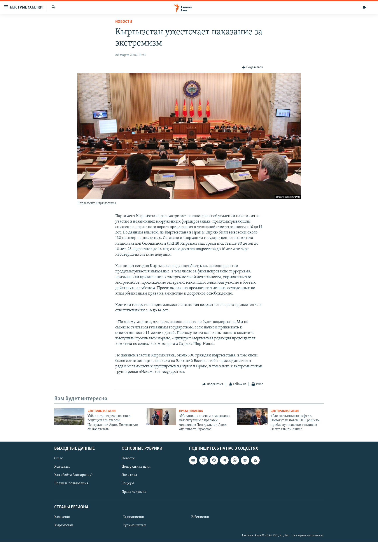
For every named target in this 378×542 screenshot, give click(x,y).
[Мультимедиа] (364, 7)
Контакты (62, 467)
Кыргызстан (63, 525)
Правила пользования (71, 483)
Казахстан (62, 517)
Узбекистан (200, 517)
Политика (129, 475)
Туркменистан (134, 525)
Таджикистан (133, 517)
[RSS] (255, 460)
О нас (58, 458)
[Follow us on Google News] (245, 460)
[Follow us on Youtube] (193, 460)
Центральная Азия (102, 411)
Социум (128, 483)
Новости (123, 22)
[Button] (252, 67)
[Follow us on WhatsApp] (235, 460)
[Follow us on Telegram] (224, 460)
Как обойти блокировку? (73, 475)
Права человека (191, 411)
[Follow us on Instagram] (203, 460)
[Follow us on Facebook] (214, 460)
